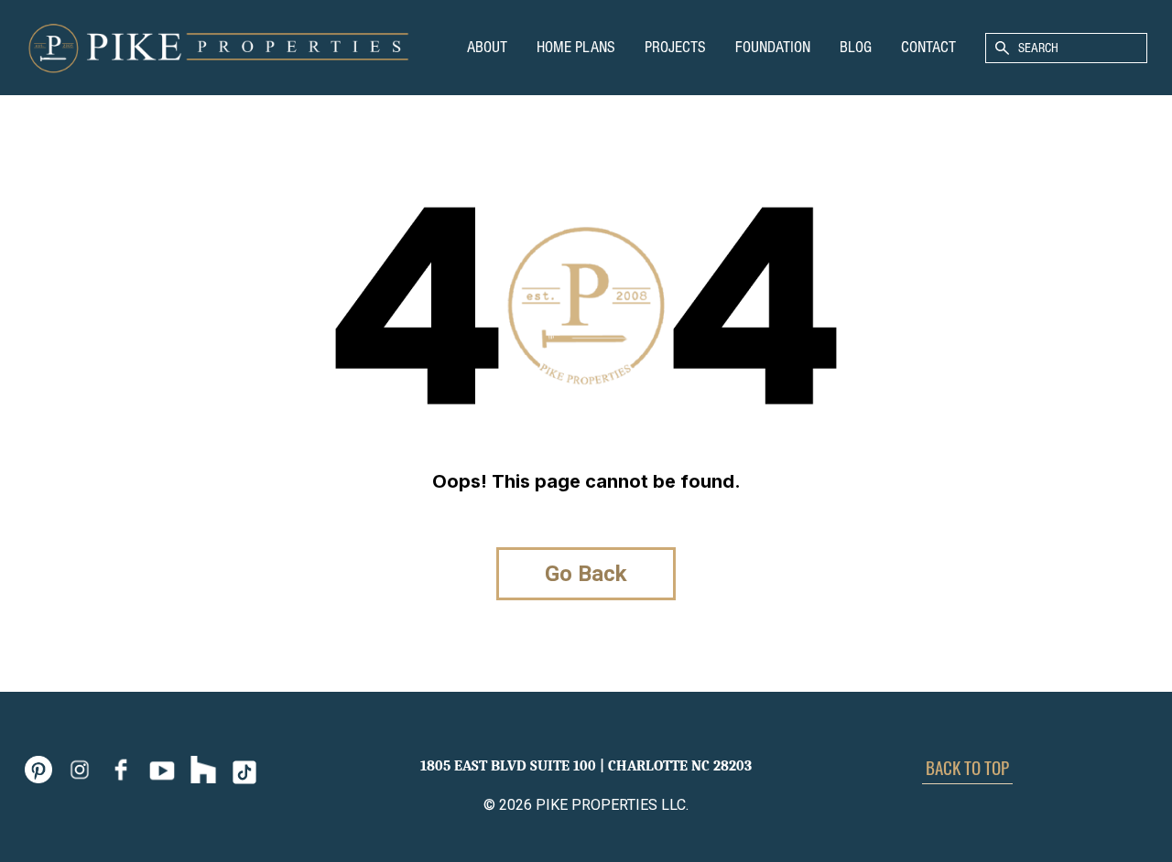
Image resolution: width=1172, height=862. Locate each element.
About (487, 47)
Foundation (772, 47)
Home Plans (576, 47)
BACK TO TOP (967, 767)
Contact (928, 47)
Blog (856, 47)
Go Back (586, 574)
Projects (675, 47)
